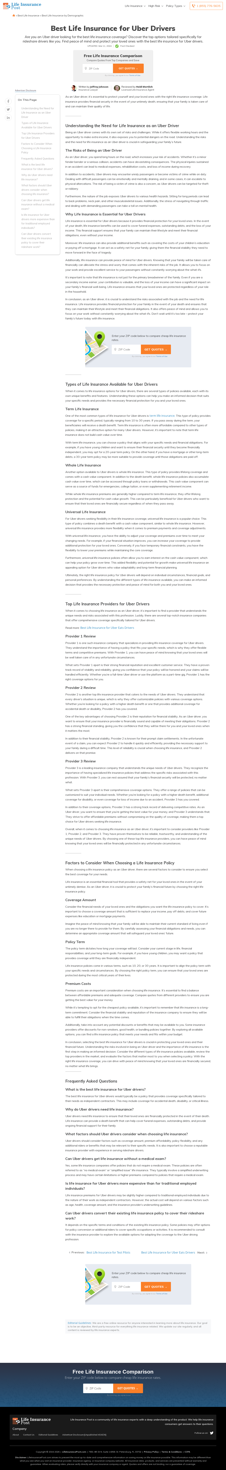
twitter (212, 1433)
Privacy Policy (151, 1451)
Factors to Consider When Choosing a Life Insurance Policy (36, 148)
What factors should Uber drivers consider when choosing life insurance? (36, 190)
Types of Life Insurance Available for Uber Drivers (36, 125)
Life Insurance (133, 6)
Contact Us (28, 1435)
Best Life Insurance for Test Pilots (108, 1252)
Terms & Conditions (171, 1451)
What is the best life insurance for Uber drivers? (37, 166)
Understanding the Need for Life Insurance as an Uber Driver (37, 113)
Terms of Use (134, 75)
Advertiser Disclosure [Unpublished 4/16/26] (84, 1435)
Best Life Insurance (28, 15)
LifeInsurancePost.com (74, 1451)
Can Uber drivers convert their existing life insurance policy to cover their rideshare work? (36, 240)
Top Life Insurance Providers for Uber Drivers (38, 135)
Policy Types (174, 6)
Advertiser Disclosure (25, 90)
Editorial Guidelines (79, 1323)
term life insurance (162, 416)
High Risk (154, 6)
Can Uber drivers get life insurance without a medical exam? (37, 204)
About (16, 1435)
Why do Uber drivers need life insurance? (36, 177)
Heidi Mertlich (144, 86)
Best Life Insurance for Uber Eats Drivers (107, 628)
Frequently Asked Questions (37, 158)
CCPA (187, 1451)
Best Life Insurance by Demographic (63, 15)
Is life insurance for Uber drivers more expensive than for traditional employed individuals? (38, 221)
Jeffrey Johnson (99, 86)
